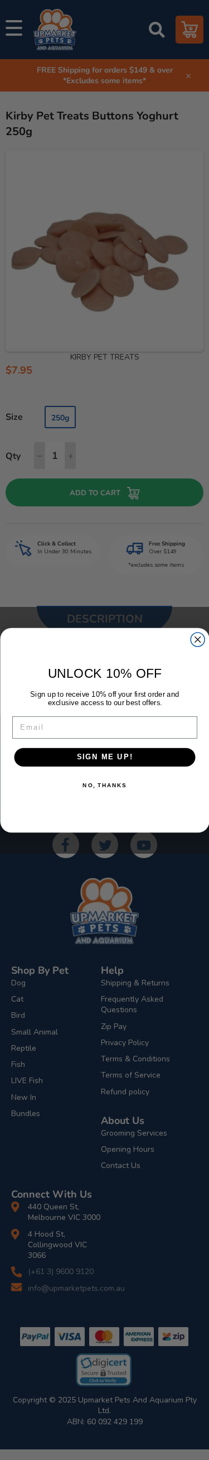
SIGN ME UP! (104, 756)
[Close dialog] (198, 640)
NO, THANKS (104, 785)
